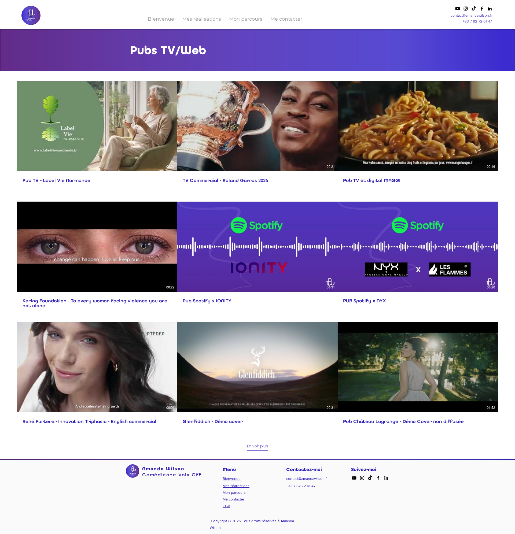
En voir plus (257, 446)
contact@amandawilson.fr (471, 15)
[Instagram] (465, 8)
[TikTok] (473, 8)
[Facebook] (481, 8)
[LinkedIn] (489, 8)
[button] (201, 19)
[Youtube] (457, 8)
